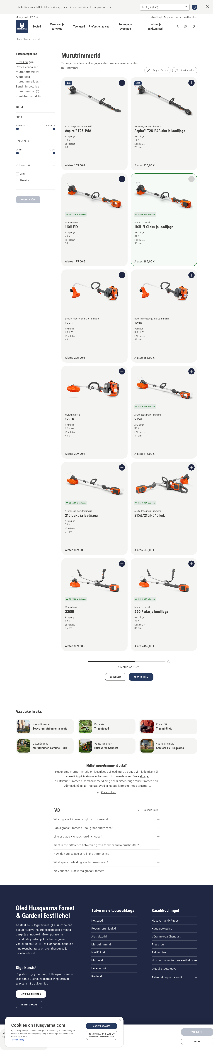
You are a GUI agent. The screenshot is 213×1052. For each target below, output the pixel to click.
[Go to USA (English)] (194, 7)
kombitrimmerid (93, 781)
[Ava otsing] (177, 26)
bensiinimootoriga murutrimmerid (132, 781)
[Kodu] (22, 26)
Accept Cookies (101, 1026)
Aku (22, 173)
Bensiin (24, 180)
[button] (37, 26)
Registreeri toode (173, 17)
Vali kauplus (190, 17)
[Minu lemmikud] (193, 26)
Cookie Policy (18, 1040)
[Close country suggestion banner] (207, 6)
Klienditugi (156, 17)
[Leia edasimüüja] (185, 26)
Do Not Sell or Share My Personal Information (102, 1035)
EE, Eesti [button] (34, 17)
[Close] (120, 1020)
